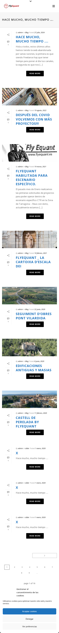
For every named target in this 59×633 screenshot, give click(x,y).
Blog (26, 32)
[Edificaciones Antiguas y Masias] (29, 347)
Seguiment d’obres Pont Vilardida (34, 315)
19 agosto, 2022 (40, 110)
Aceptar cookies (29, 611)
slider (27, 448)
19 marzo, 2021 (40, 166)
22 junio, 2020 (39, 309)
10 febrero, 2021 (40, 253)
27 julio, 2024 (39, 32)
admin (20, 32)
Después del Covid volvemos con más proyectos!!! (34, 119)
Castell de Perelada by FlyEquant (27, 421)
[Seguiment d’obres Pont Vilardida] (29, 295)
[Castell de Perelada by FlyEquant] (29, 399)
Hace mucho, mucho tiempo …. (32, 39)
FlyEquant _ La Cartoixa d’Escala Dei (33, 261)
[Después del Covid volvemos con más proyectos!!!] (29, 96)
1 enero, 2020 (40, 448)
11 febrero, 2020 (40, 413)
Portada (30, 25)
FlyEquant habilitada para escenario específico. (32, 177)
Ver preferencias (29, 626)
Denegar (29, 619)
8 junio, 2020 (39, 361)
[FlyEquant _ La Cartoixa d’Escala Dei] (29, 239)
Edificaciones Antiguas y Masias (33, 367)
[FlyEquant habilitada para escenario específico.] (29, 153)
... (37, 573)
